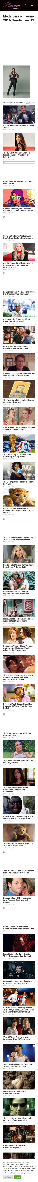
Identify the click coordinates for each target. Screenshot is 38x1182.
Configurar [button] (7, 1177)
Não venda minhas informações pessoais (20, 1173)
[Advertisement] (19, 45)
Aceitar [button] (18, 1177)
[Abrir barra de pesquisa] (26, 5)
